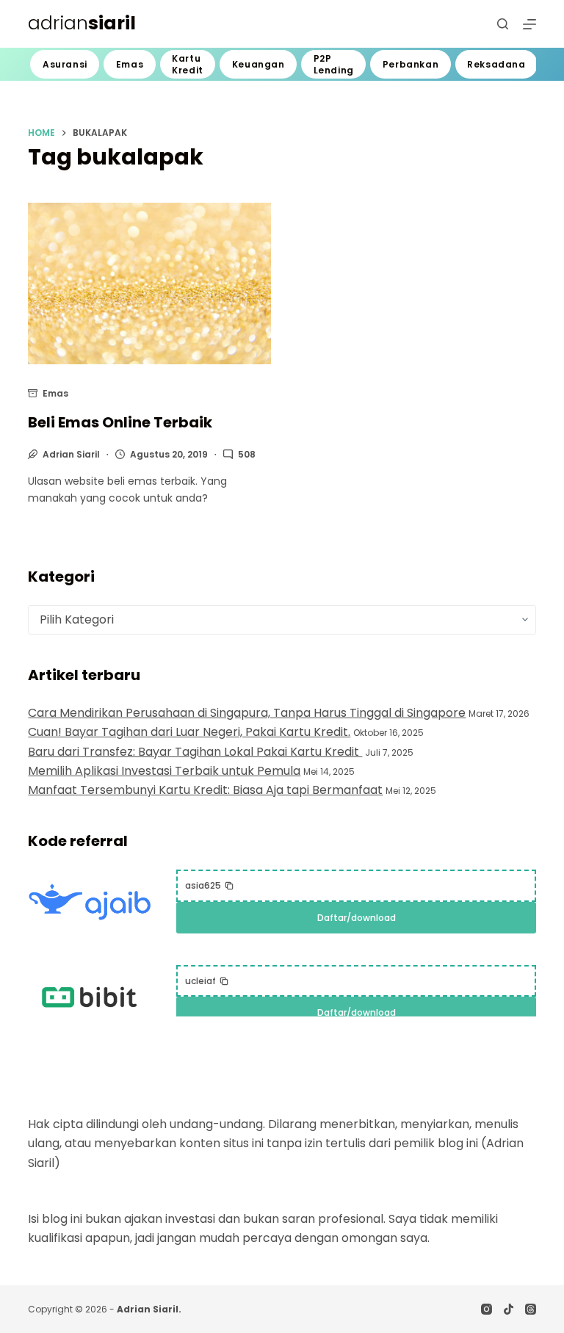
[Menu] (529, 24)
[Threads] (530, 1309)
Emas (129, 64)
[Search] (502, 23)
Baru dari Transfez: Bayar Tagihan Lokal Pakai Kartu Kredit (195, 751)
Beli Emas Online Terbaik (120, 422)
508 (247, 454)
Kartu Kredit (187, 64)
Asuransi (65, 64)
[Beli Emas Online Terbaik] (149, 283)
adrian (82, 23)
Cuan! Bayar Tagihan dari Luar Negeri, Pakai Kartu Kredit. (189, 731)
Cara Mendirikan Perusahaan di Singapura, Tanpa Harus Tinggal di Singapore (247, 712)
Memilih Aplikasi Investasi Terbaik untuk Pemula (164, 770)
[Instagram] (486, 1309)
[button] (209, 885)
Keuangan (258, 64)
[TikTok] (508, 1309)
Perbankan (410, 64)
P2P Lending (334, 64)
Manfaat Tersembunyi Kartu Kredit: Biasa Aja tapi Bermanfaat (205, 789)
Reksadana (496, 64)
